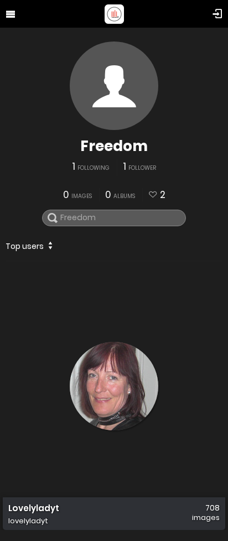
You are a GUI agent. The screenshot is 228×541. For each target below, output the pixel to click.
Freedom (114, 146)
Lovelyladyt (33, 508)
